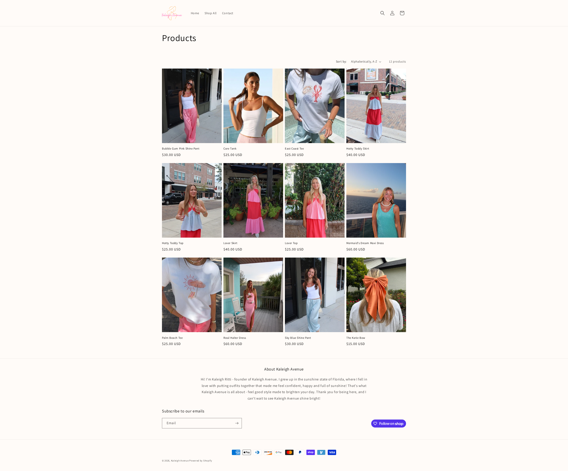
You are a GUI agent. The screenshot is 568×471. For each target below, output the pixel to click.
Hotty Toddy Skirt (357, 148)
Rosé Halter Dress (234, 338)
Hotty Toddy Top (172, 243)
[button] (382, 13)
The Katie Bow (355, 338)
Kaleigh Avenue (180, 460)
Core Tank (229, 148)
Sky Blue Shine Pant (298, 338)
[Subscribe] (237, 423)
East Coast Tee (294, 148)
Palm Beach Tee (172, 338)
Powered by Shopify (200, 460)
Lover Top (291, 243)
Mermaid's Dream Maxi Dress (365, 243)
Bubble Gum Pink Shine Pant (180, 148)
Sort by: (341, 61)
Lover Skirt (230, 243)
